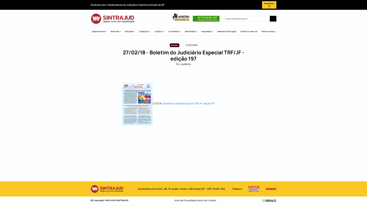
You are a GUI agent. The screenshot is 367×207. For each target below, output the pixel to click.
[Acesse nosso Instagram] (247, 5)
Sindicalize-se (269, 4)
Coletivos (144, 31)
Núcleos (129, 31)
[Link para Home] (112, 18)
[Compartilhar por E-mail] (186, 73)
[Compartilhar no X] (181, 73)
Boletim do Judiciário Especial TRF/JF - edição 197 (189, 103)
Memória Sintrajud (226, 31)
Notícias (115, 31)
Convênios (173, 31)
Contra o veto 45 (248, 31)
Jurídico (158, 31)
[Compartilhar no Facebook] (176, 73)
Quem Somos (98, 31)
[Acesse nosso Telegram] (257, 5)
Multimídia (190, 31)
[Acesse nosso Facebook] (237, 5)
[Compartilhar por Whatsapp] (191, 73)
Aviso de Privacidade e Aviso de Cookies (195, 200)
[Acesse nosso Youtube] (252, 5)
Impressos (206, 31)
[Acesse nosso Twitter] (242, 5)
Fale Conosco (268, 31)
